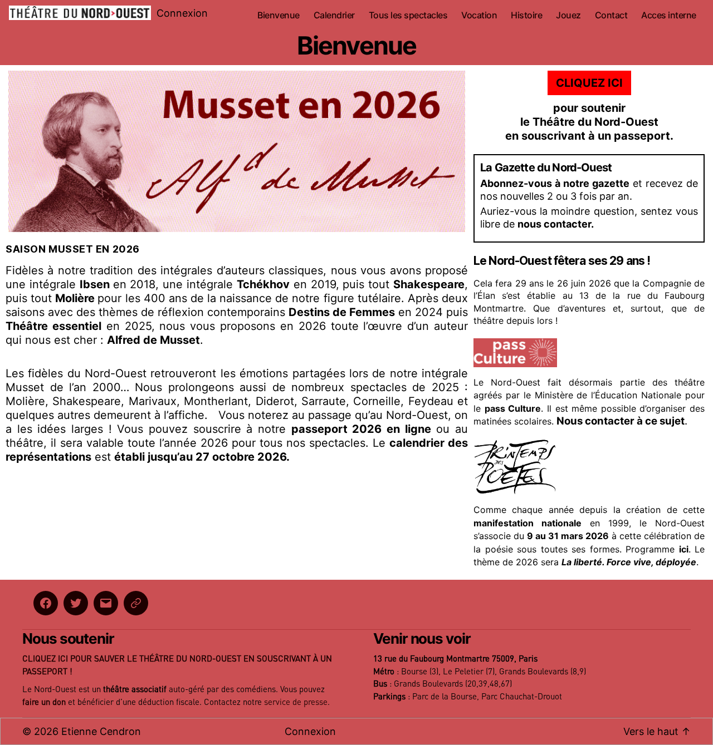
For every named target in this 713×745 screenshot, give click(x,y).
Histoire (526, 15)
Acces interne (668, 15)
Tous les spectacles (408, 15)
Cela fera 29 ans (508, 283)
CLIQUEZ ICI (589, 83)
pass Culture (513, 408)
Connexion (182, 13)
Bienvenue (278, 15)
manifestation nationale (527, 523)
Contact (611, 15)
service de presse (296, 702)
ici (683, 549)
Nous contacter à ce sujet (620, 421)
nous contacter (554, 224)
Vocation (479, 15)
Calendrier (334, 15)
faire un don (44, 702)
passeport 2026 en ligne (361, 429)
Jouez (568, 15)
